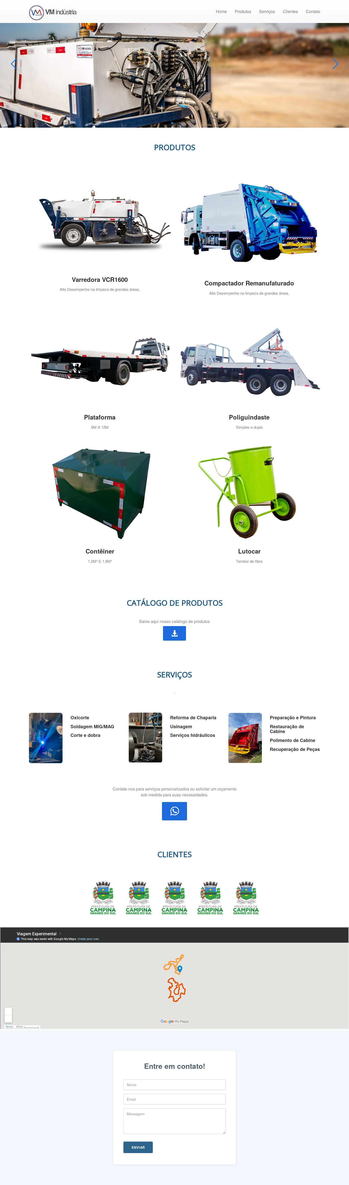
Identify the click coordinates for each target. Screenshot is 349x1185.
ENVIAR (138, 1147)
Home (221, 11)
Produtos (243, 11)
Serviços (267, 11)
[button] (174, 633)
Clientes (290, 11)
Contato (313, 11)
